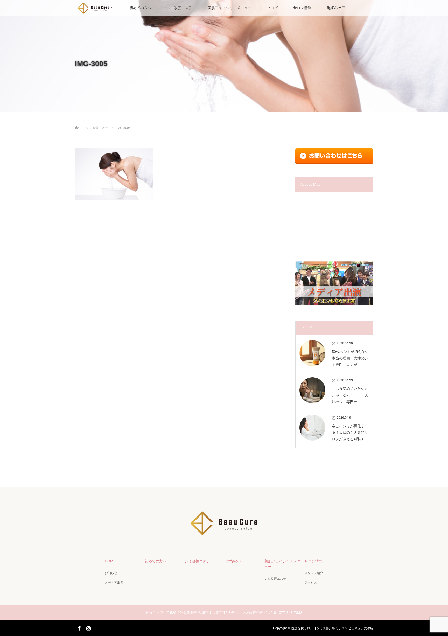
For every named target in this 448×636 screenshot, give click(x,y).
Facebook (79, 627)
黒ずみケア (336, 8)
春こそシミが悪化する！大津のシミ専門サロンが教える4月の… (350, 432)
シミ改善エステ (179, 8)
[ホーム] (76, 122)
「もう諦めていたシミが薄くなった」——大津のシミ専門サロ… (350, 395)
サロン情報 (302, 8)
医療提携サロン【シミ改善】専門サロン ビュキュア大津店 (332, 628)
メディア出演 (114, 582)
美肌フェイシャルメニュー (229, 8)
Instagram (88, 627)
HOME (110, 561)
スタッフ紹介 (313, 573)
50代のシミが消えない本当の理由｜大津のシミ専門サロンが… (350, 358)
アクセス (310, 582)
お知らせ (111, 573)
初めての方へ (140, 8)
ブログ (272, 8)
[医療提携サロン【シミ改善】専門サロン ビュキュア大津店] (224, 534)
